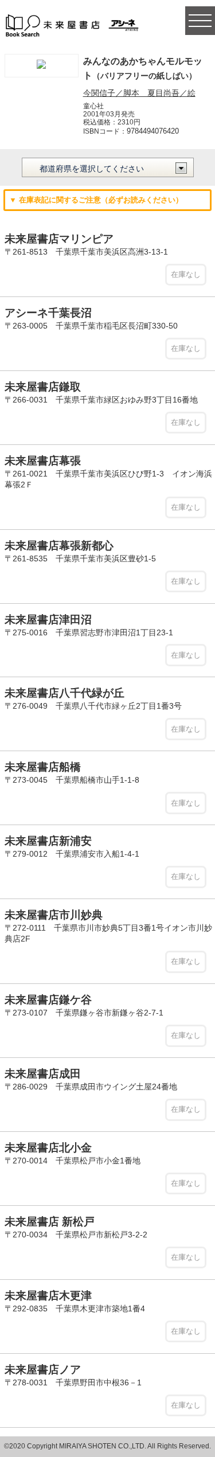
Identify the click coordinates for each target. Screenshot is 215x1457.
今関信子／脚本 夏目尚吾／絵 (139, 92)
